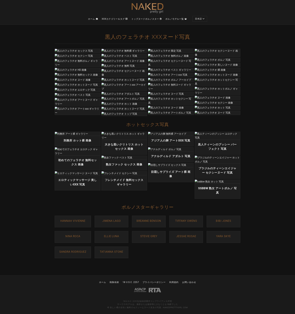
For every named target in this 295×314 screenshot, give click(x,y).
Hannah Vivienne (72, 220)
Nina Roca (72, 236)
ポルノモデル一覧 (174, 19)
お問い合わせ (189, 282)
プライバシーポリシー (154, 282)
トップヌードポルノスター (145, 19)
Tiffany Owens (186, 220)
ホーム (91, 19)
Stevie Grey (148, 236)
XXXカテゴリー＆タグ (113, 19)
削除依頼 (114, 282)
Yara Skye (223, 236)
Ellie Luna (111, 236)
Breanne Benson (149, 220)
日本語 (198, 19)
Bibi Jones (223, 220)
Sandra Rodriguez (73, 251)
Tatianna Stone (111, 251)
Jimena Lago (111, 220)
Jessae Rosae (186, 236)
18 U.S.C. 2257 (131, 282)
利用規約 (174, 282)
